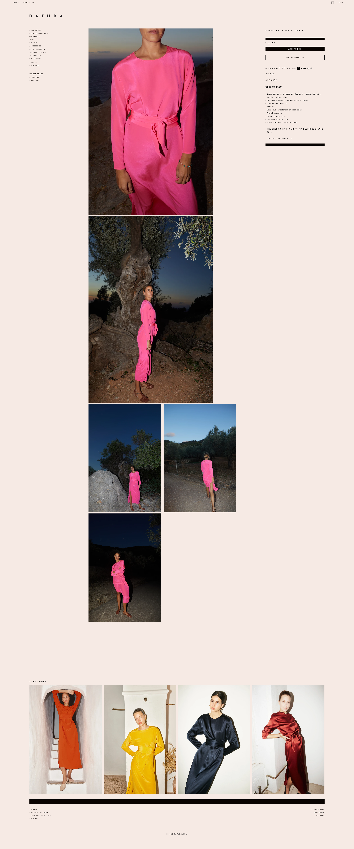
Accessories (35, 46)
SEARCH (15, 2)
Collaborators (317, 810)
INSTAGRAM (34, 818)
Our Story (34, 80)
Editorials (34, 77)
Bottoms (33, 43)
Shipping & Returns (38, 812)
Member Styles (36, 74)
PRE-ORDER (34, 65)
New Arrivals (35, 30)
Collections (35, 58)
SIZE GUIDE (271, 80)
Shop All (33, 62)
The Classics (35, 55)
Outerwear (34, 36)
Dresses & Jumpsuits (39, 33)
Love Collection (37, 49)
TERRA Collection (37, 52)
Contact (33, 810)
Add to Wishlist (295, 57)
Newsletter (319, 812)
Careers (320, 815)
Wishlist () (29, 2)
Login (340, 2)
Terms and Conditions (40, 815)
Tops (31, 39)
